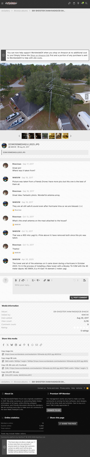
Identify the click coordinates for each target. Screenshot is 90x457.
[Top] (84, 388)
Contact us (42, 388)
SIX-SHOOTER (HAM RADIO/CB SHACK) (71, 311)
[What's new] (78, 3)
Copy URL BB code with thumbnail (13, 365)
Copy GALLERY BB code (10, 372)
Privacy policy (65, 388)
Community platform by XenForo (23, 437)
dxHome (79, 388)
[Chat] (82, 3)
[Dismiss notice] (35, 442)
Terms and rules (53, 388)
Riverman (16, 164)
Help (73, 388)
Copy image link (7, 351)
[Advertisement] (45, 31)
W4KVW (13, 147)
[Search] (86, 3)
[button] (2, 3)
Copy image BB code (8, 358)
